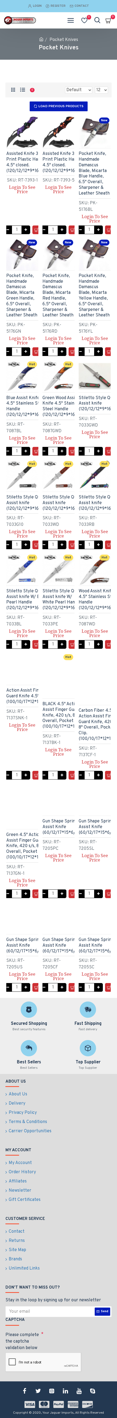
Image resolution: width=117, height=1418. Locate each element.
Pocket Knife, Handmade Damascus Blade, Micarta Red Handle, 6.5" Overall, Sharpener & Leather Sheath (57, 295)
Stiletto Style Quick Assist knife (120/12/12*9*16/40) (27, 503)
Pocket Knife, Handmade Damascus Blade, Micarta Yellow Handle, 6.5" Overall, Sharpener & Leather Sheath (94, 295)
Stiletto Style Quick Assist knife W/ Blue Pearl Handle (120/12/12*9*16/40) (27, 600)
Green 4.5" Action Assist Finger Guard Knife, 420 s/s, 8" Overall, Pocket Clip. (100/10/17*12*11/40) (27, 846)
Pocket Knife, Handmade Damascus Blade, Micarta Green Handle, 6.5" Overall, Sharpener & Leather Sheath (21, 295)
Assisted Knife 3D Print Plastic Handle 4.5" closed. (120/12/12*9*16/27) (26, 162)
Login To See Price (22, 189)
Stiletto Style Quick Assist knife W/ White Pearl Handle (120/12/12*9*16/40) (63, 600)
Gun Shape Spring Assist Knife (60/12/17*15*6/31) (61, 827)
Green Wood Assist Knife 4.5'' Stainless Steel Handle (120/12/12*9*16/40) (63, 406)
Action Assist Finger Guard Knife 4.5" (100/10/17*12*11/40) (27, 696)
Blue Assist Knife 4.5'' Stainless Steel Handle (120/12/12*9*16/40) (27, 406)
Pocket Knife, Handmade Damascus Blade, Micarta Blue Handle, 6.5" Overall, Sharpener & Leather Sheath (94, 173)
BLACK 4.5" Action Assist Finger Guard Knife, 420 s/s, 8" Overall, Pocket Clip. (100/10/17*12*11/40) (63, 715)
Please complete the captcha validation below (22, 1341)
